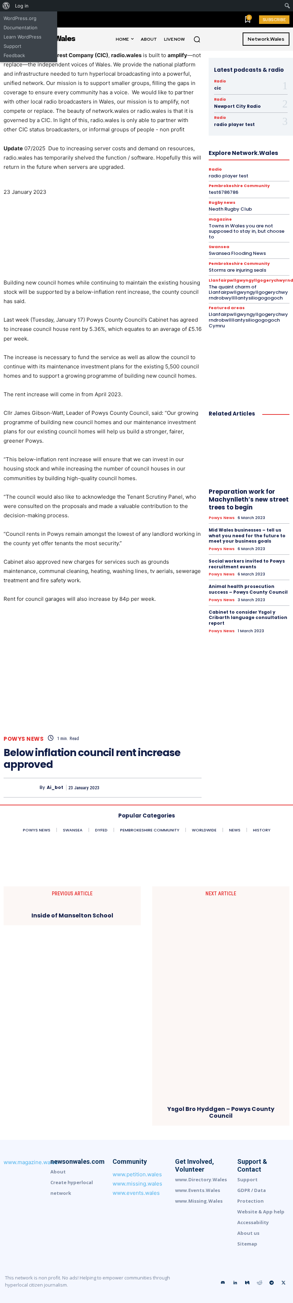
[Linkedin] (235, 1283)
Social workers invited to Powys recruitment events (247, 564)
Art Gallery (219, 90)
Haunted (220, 128)
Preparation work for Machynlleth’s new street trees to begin (249, 499)
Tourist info (204, 186)
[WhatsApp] (177, 787)
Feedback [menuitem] (14, 55)
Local (178, 154)
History (234, 135)
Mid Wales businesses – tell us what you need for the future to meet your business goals (247, 535)
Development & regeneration (206, 103)
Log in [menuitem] (22, 6)
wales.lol (234, 193)
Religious (198, 180)
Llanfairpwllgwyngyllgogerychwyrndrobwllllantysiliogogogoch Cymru (248, 320)
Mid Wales (231, 154)
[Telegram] (271, 1283)
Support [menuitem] (12, 46)
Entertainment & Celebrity (240, 109)
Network (259, 154)
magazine (202, 154)
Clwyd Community (247, 96)
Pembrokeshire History (215, 167)
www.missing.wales (137, 1183)
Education (195, 109)
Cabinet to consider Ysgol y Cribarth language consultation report (248, 617)
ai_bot (55, 787)
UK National (237, 186)
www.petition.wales (137, 1174)
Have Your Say (252, 128)
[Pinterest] (161, 787)
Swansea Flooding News (237, 253)
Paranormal (213, 160)
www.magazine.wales (31, 1162)
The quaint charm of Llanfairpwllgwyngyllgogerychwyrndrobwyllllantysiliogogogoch (248, 292)
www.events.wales (136, 1192)
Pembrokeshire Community (261, 160)
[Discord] (223, 1283)
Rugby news (256, 180)
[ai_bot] (22, 787)
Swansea (174, 186)
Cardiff (246, 90)
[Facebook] (128, 787)
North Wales (180, 160)
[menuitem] (6, 5)
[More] (194, 787)
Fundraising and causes (207, 122)
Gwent (247, 122)
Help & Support (203, 135)
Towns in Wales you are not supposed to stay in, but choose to (246, 231)
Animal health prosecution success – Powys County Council (248, 589)
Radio (220, 81)
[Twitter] (144, 787)
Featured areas (227, 308)
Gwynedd (193, 128)
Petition (256, 167)
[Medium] (247, 1283)
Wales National (201, 193)
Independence (237, 141)
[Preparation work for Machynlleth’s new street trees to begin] (249, 454)
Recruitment (240, 173)
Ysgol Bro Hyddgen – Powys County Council (220, 1112)
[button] (196, 39)
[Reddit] (259, 1283)
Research (226, 180)
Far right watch (207, 115)
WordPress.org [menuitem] (20, 18)
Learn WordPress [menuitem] (22, 37)
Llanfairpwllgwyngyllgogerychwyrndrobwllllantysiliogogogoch (226, 148)
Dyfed (250, 103)
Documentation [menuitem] (21, 27)
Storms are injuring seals (237, 270)
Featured (241, 115)
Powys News (24, 738)
